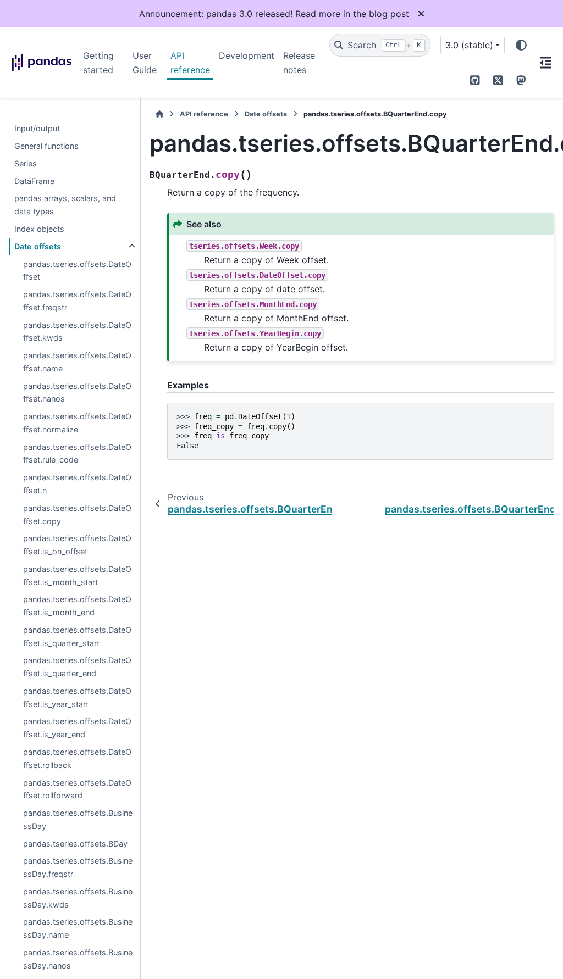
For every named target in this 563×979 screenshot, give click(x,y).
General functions (46, 146)
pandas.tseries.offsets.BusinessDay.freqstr (78, 867)
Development (246, 55)
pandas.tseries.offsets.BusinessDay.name (78, 928)
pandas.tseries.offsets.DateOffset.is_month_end (77, 605)
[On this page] (545, 62)
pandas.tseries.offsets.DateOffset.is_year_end (77, 727)
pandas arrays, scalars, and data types (65, 204)
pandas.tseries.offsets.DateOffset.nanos (77, 392)
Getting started (98, 62)
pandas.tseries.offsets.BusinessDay (78, 819)
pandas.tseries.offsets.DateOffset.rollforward (77, 789)
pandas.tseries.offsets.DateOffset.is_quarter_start (77, 636)
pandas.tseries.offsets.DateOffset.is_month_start (77, 575)
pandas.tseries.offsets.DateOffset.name (77, 362)
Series (25, 163)
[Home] (159, 114)
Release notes (299, 62)
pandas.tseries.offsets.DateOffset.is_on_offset (77, 544)
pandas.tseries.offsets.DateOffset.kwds (77, 331)
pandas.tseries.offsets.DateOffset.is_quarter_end (77, 666)
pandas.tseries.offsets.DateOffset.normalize (77, 422)
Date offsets (37, 246)
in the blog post (376, 13)
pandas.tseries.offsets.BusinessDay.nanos (78, 959)
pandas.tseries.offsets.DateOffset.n (77, 483)
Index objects (39, 228)
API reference (190, 62)
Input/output (37, 128)
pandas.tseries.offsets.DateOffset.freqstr (77, 301)
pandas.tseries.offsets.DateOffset (77, 270)
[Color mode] (521, 45)
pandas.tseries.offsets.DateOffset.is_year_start (77, 697)
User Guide (145, 62)
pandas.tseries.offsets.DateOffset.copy (77, 514)
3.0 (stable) (469, 45)
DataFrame (34, 181)
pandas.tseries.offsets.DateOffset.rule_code (77, 453)
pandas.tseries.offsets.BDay (75, 843)
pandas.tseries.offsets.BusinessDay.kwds (78, 898)
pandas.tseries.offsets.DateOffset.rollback (77, 758)
